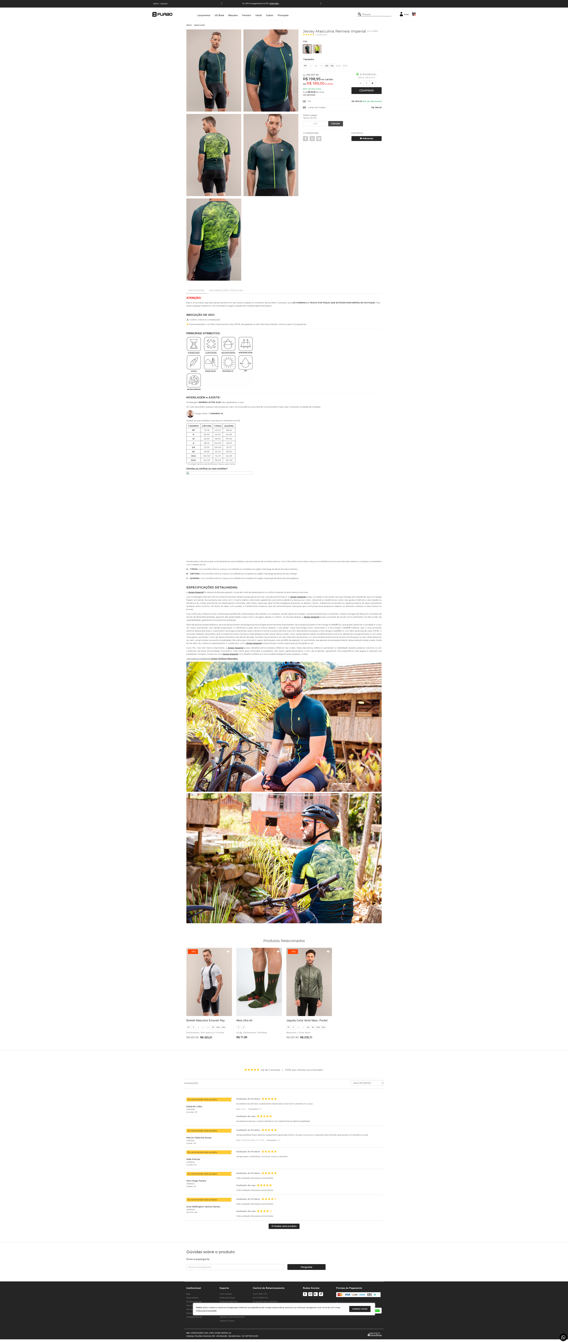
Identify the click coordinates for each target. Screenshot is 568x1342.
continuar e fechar (360, 1309)
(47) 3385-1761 (260, 1293)
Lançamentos (203, 15)
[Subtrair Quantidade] (360, 83)
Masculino (233, 15)
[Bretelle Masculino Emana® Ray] (209, 982)
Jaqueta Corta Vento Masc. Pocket (306, 1020)
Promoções (283, 15)
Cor (305, 41)
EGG (345, 65)
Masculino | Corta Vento (298, 1032)
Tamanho (308, 59)
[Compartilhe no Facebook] (305, 138)
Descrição (197, 290)
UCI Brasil (219, 15)
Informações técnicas (226, 290)
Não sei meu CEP (310, 118)
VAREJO (156, 4)
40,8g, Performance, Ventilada (251, 1032)
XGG (338, 65)
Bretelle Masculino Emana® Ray (205, 1020)
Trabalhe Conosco (227, 1320)
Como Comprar (226, 1293)
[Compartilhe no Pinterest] (318, 138)
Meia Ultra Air (244, 1020)
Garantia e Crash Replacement (232, 1317)
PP (305, 65)
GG (326, 65)
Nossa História (192, 1297)
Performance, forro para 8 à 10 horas (205, 1032)
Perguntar (306, 1267)
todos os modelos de (214, 658)
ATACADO (163, 4)
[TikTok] (321, 1295)
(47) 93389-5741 (261, 1297)
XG (332, 65)
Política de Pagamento (229, 1301)
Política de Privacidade (206, 1310)
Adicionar (367, 138)
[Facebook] (305, 1294)
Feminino (246, 15)
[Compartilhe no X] (312, 138)
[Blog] (315, 1294)
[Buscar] (359, 14)
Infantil (258, 15)
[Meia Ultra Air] (259, 982)
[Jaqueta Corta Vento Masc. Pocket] (309, 982)
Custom (269, 15)
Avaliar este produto (285, 1226)
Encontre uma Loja (194, 1301)
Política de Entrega (227, 1297)
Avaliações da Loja (194, 1317)
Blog (188, 1293)
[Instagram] (310, 1295)
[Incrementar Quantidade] (372, 83)
